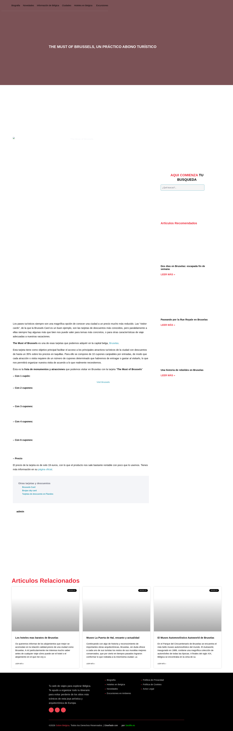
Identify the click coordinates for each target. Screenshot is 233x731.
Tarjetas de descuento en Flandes (37, 494)
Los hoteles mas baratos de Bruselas (36, 637)
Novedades (28, 5)
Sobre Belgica (62, 725)
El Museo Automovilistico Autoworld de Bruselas (186, 637)
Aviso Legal (148, 689)
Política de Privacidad (153, 680)
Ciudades (66, 5)
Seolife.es (130, 725)
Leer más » (168, 274)
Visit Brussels (103, 382)
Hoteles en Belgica (83, 5)
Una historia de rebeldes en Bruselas (182, 370)
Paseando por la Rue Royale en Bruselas (184, 319)
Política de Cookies (152, 684)
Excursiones (102, 5)
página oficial (45, 469)
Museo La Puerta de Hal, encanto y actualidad (112, 637)
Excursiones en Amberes (119, 693)
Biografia (15, 5)
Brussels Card (28, 487)
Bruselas (114, 343)
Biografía (111, 680)
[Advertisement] (116, 108)
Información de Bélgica (48, 5)
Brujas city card (29, 491)
